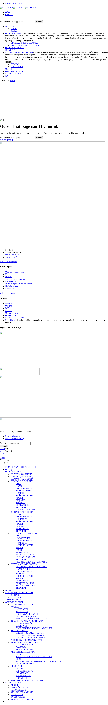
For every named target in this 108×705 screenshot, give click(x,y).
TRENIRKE (21, 507)
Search (39, 22)
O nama (14, 29)
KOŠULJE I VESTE (25, 495)
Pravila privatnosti (12, 436)
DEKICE (14, 685)
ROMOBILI (21, 647)
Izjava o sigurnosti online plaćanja (19, 284)
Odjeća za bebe (11, 313)
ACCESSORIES (18, 697)
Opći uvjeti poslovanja (14, 272)
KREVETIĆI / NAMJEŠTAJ (23, 652)
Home (12, 80)
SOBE (18, 659)
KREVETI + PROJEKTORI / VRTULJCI (34, 656)
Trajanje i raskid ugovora (15, 279)
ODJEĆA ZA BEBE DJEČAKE (24, 43)
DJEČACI (15, 64)
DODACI (20, 668)
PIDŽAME (20, 500)
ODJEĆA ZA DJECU (14, 47)
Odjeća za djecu (12, 315)
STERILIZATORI (23, 675)
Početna (8, 303)
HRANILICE (21, 678)
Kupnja (8, 274)
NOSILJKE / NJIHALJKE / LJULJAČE (28, 680)
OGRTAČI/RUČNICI (20, 687)
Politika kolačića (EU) (14, 438)
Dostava (8, 276)
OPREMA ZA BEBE (14, 71)
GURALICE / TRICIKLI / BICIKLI (26, 642)
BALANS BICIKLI (24, 645)
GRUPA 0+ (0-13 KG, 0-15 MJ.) (30, 633)
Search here (5, 21)
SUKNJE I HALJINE (25, 555)
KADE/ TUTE (17, 694)
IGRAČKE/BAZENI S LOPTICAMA (27, 621)
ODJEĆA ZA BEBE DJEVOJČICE (26, 45)
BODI (18, 483)
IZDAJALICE (22, 673)
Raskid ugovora (7, 293)
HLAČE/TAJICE (23, 538)
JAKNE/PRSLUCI (24, 488)
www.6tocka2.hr (12, 257)
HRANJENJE (17, 666)
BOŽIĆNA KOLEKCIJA (21, 474)
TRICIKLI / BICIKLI (25, 649)
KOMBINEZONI (23, 491)
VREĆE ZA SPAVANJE (26, 510)
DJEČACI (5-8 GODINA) (22, 476)
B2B (7, 76)
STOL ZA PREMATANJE (22, 692)
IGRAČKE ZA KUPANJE (22, 699)
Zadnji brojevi (11, 320)
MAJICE (19, 498)
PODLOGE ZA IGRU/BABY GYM (26, 640)
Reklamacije (10, 281)
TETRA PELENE (18, 690)
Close (2, 448)
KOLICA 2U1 (22, 609)
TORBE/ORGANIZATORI (22, 604)
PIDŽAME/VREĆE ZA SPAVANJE (31, 562)
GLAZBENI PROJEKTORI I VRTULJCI (34, 628)
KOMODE (20, 654)
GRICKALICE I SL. (25, 671)
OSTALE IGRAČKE (25, 623)
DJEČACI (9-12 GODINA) (22, 479)
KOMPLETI (21, 493)
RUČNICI (20, 502)
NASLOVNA (11, 26)
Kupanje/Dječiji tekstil (14, 318)
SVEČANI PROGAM (25, 557)
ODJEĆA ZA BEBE (14, 33)
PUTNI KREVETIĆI (25, 664)
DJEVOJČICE (17, 66)
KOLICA (15, 607)
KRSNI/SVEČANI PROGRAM (19, 52)
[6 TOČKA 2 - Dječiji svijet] (19, 8)
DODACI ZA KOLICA (26, 616)
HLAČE (19, 486)
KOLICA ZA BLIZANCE (27, 614)
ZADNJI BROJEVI (13, 600)
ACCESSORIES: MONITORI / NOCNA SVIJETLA (38, 661)
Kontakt (14, 31)
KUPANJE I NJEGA (14, 74)
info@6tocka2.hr (12, 255)
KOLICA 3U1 (22, 611)
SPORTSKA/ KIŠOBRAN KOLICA (32, 619)
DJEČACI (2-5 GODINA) (22, 481)
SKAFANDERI (22, 505)
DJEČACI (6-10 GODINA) (22, 512)
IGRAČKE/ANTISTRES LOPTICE (20, 467)
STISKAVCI (21, 626)
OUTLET (9, 69)
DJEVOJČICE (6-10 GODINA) (24, 564)
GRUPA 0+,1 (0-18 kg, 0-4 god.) (30, 635)
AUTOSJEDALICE (19, 630)
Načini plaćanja (11, 286)
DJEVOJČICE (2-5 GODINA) (24, 533)
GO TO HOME (6, 140)
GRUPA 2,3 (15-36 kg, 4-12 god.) (30, 638)
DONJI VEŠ (10, 50)
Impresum (9, 288)
